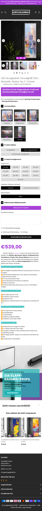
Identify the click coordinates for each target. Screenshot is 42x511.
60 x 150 (35, 171)
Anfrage (25, 232)
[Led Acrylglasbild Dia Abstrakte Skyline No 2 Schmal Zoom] (33, 65)
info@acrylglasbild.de (8, 472)
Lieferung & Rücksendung (11, 232)
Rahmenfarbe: (5, 193)
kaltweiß (10, 188)
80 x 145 (15, 171)
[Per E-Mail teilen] (28, 73)
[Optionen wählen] (4, 434)
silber (20, 196)
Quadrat (7, 123)
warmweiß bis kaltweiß (30, 188)
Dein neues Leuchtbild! (16, 405)
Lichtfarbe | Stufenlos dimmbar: (11, 184)
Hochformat (33, 123)
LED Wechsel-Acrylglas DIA (20, 154)
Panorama (6, 140)
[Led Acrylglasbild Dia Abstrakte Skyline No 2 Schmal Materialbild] (23, 65)
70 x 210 (35, 175)
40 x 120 (35, 167)
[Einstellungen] (36, 12)
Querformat (20, 123)
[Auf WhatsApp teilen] (25, 73)
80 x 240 (20, 179)
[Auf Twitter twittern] (17, 73)
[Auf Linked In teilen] (22, 73)
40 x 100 (15, 167)
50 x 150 (25, 171)
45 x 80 (5, 167)
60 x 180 (15, 175)
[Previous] (3, 40)
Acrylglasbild (11, 150)
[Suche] (5, 12)
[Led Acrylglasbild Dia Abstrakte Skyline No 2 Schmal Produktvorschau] (5, 65)
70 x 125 (5, 171)
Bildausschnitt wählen (21, 208)
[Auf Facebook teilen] (14, 73)
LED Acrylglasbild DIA (30, 150)
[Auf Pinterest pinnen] (19, 73)
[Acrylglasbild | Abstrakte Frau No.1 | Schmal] (11, 427)
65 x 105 (25, 167)
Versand (17, 253)
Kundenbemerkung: (7, 212)
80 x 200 (25, 175)
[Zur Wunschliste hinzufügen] (4, 431)
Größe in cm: (5, 164)
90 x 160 (5, 175)
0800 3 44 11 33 (6, 469)
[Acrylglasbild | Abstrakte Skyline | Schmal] (31, 427)
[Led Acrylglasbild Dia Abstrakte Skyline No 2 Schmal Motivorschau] (14, 65)
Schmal (19, 140)
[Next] (38, 40)
